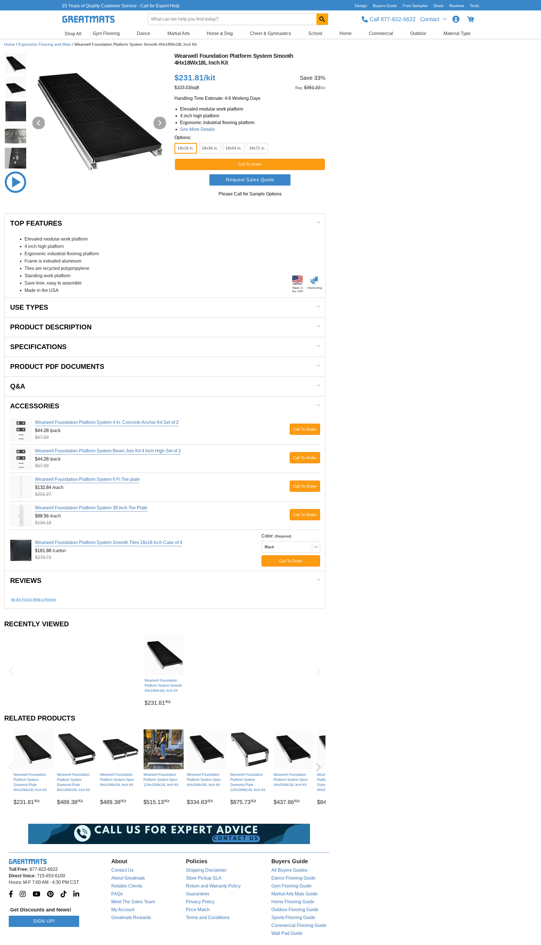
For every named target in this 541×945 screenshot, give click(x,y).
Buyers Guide (385, 5)
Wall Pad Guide (287, 933)
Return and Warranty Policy (213, 886)
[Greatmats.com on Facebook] (11, 894)
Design (361, 5)
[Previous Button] (11, 670)
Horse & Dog (220, 33)
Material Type (457, 33)
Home (346, 33)
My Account (122, 909)
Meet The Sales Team (133, 901)
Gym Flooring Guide (291, 886)
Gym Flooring (106, 33)
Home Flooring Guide (292, 901)
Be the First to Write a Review (33, 600)
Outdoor (418, 33)
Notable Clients (126, 886)
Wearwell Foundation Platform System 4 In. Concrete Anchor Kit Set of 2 (107, 422)
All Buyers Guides (289, 870)
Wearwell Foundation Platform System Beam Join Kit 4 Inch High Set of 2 (108, 450)
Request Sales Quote (250, 179)
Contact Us (122, 870)
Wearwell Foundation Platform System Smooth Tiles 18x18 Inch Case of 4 (108, 542)
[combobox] (238, 19)
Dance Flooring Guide (293, 878)
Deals (438, 5)
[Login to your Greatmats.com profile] (456, 19)
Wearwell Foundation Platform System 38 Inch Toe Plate (91, 507)
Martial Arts (178, 33)
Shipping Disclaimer (206, 870)
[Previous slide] (38, 123)
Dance (143, 33)
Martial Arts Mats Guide (294, 893)
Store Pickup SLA (203, 878)
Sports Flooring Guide (293, 917)
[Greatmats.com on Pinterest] (50, 894)
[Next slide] (160, 123)
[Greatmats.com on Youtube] (36, 894)
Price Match (198, 909)
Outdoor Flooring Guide (294, 909)
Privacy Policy (200, 901)
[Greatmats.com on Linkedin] (76, 894)
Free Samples (415, 5)
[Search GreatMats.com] (322, 19)
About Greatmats (128, 878)
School (315, 33)
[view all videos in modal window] (15, 182)
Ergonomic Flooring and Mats (44, 44)
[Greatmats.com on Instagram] (23, 894)
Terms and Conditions (208, 917)
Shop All (73, 33)
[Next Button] (318, 670)
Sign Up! (44, 921)
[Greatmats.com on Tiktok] (63, 894)
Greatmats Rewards (131, 917)
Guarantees (197, 893)
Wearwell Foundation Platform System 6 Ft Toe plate (87, 479)
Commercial (381, 33)
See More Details (197, 129)
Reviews (456, 5)
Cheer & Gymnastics (270, 33)
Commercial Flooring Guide (299, 925)
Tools (474, 5)
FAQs (117, 893)
